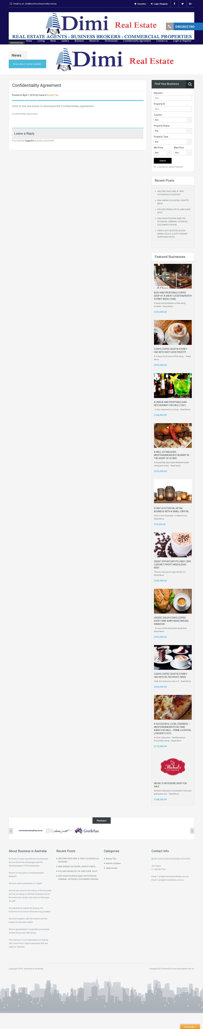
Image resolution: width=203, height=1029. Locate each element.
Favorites (142, 4)
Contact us (162, 40)
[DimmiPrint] (59, 830)
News (53, 40)
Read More (168, 306)
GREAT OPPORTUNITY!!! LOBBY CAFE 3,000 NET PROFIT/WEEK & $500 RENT (172, 564)
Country (158, 115)
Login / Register (161, 4)
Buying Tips (53, 95)
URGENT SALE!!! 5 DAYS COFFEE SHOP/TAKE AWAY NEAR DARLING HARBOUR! (171, 620)
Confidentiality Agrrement (137, 40)
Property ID (159, 104)
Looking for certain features (170, 167)
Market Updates (113, 863)
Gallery (65, 40)
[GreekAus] (87, 830)
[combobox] (173, 120)
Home (29, 40)
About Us (94, 40)
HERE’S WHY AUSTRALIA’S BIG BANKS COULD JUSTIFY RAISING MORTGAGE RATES (172, 233)
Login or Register (182, 40)
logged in (29, 140)
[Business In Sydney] (31, 830)
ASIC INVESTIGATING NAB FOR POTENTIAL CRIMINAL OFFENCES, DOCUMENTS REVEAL (172, 221)
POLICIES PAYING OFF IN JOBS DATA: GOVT (77, 871)
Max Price (179, 147)
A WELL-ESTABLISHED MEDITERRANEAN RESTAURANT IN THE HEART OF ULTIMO (171, 455)
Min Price (158, 147)
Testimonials (111, 40)
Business (79, 40)
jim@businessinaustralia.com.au (41, 3)
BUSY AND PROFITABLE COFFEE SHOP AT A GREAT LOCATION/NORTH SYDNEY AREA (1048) (173, 295)
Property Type (161, 136)
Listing (41, 40)
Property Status (162, 125)
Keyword (158, 93)
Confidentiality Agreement (25, 113)
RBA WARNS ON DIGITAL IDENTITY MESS (77, 866)
